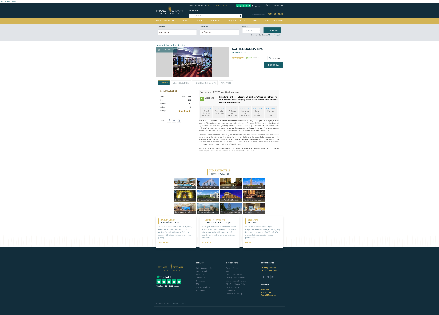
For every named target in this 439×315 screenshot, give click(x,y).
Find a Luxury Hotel (274, 20)
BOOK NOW (273, 65)
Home (159, 45)
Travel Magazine (268, 295)
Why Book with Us (236, 20)
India (172, 45)
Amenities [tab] (226, 83)
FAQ (255, 20)
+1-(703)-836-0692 (269, 271)
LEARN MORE (163, 243)
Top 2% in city (206, 112)
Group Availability (275, 35)
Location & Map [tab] (181, 83)
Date (160, 27)
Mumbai (181, 45)
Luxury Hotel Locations (235, 278)
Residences (215, 20)
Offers (185, 20)
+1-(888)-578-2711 (268, 268)
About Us (200, 274)
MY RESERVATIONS (276, 6)
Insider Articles (202, 271)
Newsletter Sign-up (234, 294)
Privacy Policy (181, 303)
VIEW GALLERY (168, 50)
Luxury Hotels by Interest (236, 281)
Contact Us (200, 278)
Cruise (199, 20)
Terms (174, 303)
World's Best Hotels (165, 20)
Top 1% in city (219, 111)
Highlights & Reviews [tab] (205, 83)
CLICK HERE (249, 243)
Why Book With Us (204, 268)
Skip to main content (8, 1)
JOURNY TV (266, 292)
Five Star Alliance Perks (235, 284)
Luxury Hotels (232, 268)
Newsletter (200, 281)
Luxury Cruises (232, 287)
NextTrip (265, 290)
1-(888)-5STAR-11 (275, 14)
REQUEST (205, 243)
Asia (166, 45)
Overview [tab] (164, 83)
